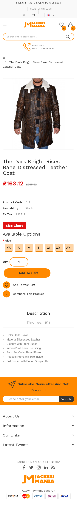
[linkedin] (46, 467)
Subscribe (66, 399)
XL (49, 247)
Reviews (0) (38, 322)
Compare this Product (28, 294)
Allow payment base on (38, 490)
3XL (69, 247)
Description (38, 313)
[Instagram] (38, 467)
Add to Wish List (24, 285)
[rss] (53, 467)
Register (35, 9)
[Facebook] (24, 467)
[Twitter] (31, 467)
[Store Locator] (24, 15)
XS (9, 247)
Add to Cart (28, 273)
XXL (59, 247)
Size (8, 240)
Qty (5, 262)
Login (48, 9)
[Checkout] (34, 15)
